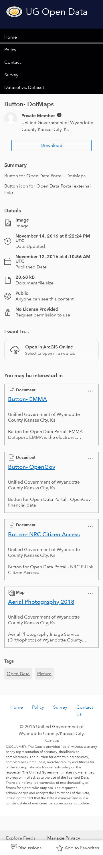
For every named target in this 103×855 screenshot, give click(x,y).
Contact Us (84, 710)
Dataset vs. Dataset (24, 87)
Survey (11, 74)
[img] (59, 115)
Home (10, 37)
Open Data (18, 673)
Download (51, 145)
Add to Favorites (82, 847)
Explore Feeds (20, 838)
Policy (10, 49)
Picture (44, 673)
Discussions (29, 847)
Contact (12, 62)
